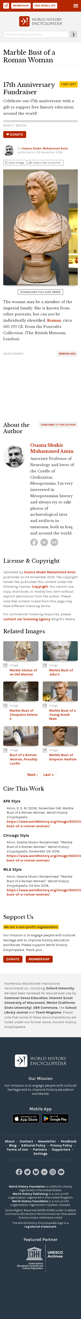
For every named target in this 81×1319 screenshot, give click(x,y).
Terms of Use (17, 1149)
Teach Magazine (48, 1012)
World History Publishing (30, 1194)
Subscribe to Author (45, 162)
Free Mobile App (45, 5)
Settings (40, 1153)
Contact (26, 1141)
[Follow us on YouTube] (61, 1174)
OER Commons (45, 1008)
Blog (12, 1145)
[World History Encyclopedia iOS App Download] (26, 1119)
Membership (21, 5)
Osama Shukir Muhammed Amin (45, 148)
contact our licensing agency (26, 619)
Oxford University (60, 988)
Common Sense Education (26, 998)
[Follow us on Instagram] (53, 1174)
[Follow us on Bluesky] (36, 1174)
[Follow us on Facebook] (19, 1174)
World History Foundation (27, 1186)
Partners (40, 1149)
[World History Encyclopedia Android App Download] (55, 1119)
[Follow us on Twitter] (28, 1174)
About (10, 1141)
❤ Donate (14, 134)
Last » (48, 774)
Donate (12, 959)
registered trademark (40, 1226)
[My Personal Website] (54, 542)
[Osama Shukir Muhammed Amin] (34, 542)
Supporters (61, 1149)
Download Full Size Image (40, 292)
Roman (54, 320)
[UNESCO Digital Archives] (40, 1258)
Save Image (14, 162)
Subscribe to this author (58, 424)
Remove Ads (67, 353)
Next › (32, 774)
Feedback (68, 1141)
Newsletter (47, 1141)
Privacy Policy (61, 1145)
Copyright (40, 586)
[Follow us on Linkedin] (45, 1174)
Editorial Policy (33, 1145)
